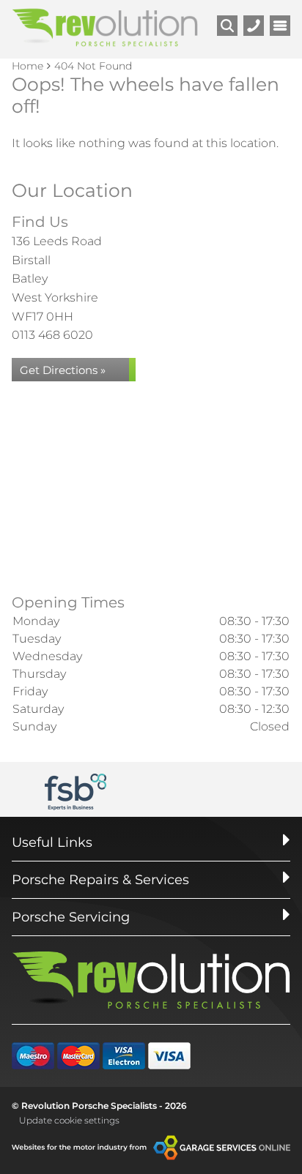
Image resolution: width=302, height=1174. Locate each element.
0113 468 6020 (52, 335)
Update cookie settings (69, 1120)
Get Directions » (63, 370)
